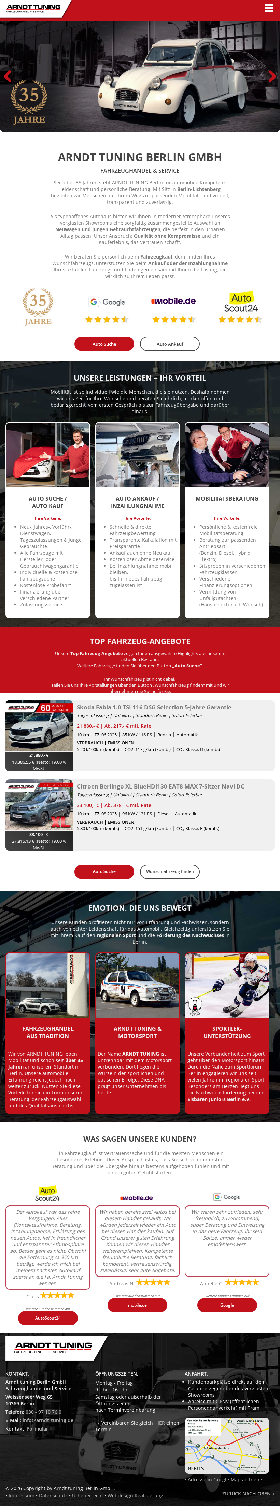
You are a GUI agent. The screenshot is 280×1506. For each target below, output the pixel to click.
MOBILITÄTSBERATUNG (227, 498)
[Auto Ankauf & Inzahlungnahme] (137, 486)
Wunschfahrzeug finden (170, 871)
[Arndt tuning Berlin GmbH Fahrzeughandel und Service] (36, 17)
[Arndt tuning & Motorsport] (137, 1016)
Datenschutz (53, 1495)
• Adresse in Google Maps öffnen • (224, 1479)
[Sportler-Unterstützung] (227, 1016)
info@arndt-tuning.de (48, 1420)
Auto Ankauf (170, 344)
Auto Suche (104, 344)
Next (270, 76)
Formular (37, 1428)
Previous (10, 76)
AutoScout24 (48, 1318)
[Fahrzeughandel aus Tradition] (47, 1016)
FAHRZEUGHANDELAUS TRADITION (48, 1032)
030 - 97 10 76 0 (43, 1412)
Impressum (21, 1495)
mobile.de (137, 1305)
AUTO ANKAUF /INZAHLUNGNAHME (137, 502)
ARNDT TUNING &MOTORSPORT (138, 1032)
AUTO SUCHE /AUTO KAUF (48, 502)
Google (227, 1305)
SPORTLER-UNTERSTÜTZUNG (227, 1032)
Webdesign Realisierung (135, 1495)
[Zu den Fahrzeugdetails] (39, 726)
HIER (159, 1423)
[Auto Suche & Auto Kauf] (47, 486)
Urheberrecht (87, 1495)
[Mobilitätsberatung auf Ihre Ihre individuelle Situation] (227, 486)
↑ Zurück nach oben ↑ (247, 1493)
